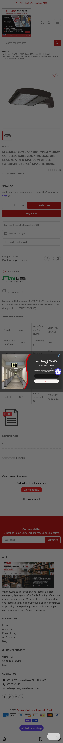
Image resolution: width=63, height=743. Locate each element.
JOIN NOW (46, 381)
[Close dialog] (59, 356)
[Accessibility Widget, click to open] (58, 371)
